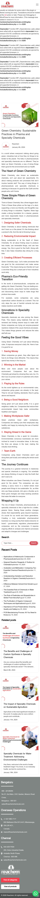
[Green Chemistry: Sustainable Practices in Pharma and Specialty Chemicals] (20, 115)
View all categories (10, 880)
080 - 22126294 (7, 791)
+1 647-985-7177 (10, 819)
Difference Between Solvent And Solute (18, 584)
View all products (10, 886)
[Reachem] (18, 870)
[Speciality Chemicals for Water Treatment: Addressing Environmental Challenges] (20, 738)
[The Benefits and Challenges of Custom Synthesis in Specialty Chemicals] (20, 636)
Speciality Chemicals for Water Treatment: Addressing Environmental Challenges (17, 757)
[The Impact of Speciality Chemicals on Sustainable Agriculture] (20, 689)
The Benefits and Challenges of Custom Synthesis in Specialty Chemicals (18, 654)
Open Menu (37, 6)
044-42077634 (9, 847)
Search (5, 537)
